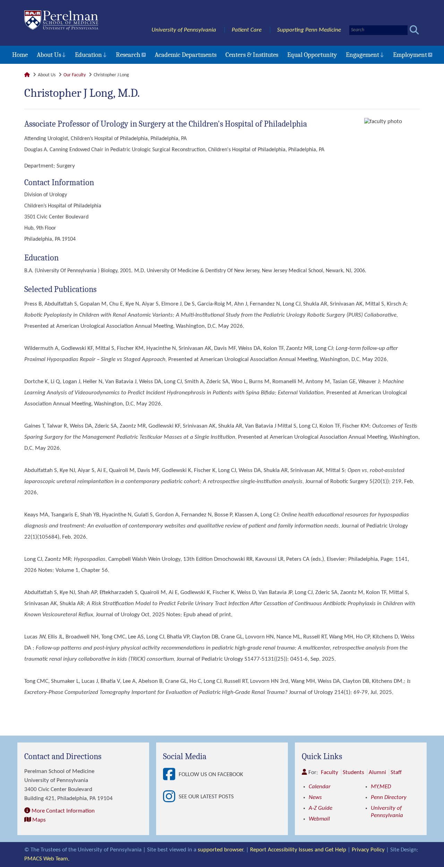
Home (20, 55)
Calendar (320, 787)
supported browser (220, 850)
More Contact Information (63, 811)
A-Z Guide (320, 808)
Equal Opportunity (312, 55)
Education (88, 55)
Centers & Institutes (251, 55)
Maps (39, 820)
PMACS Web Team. (46, 859)
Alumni (377, 772)
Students (353, 772)
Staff (396, 772)
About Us (49, 55)
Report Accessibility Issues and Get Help (298, 850)
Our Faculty (74, 75)
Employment (410, 55)
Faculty (329, 772)
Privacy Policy (368, 850)
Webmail (319, 819)
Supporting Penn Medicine (309, 30)
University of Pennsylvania (184, 30)
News (315, 797)
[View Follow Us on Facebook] (171, 774)
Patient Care (247, 30)
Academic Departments (185, 55)
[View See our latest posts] (171, 797)
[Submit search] (414, 30)
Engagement (362, 55)
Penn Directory (389, 797)
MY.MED (381, 787)
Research (128, 55)
